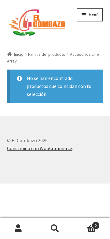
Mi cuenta (18, 228)
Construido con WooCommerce (39, 148)
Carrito (85, 223)
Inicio (19, 54)
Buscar (55, 228)
